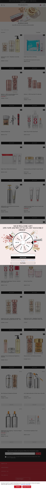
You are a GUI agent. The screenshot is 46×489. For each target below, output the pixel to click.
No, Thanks (23, 263)
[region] (23, 485)
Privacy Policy (28, 484)
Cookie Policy (22, 484)
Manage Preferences (26, 486)
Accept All (18, 486)
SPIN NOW (23, 257)
